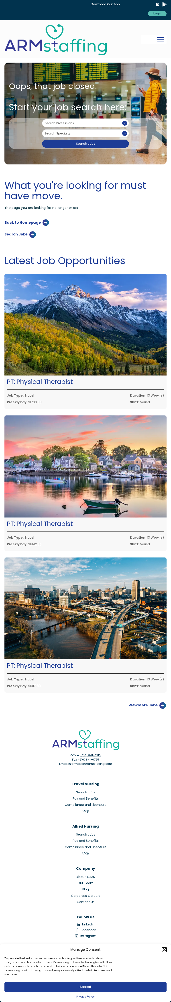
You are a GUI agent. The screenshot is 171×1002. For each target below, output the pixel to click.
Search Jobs (85, 143)
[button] (164, 949)
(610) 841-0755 (88, 759)
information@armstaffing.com (90, 764)
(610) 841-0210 (90, 755)
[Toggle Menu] (160, 39)
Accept (85, 986)
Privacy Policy (85, 996)
